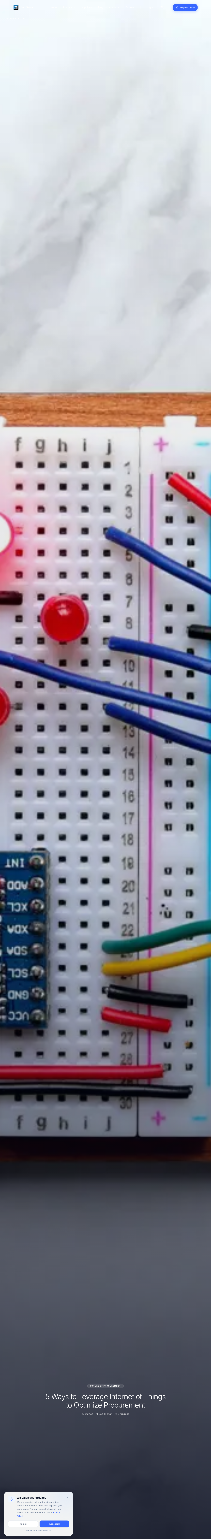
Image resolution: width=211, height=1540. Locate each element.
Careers (130, 7)
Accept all (54, 1523)
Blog (100, 7)
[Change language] (162, 7)
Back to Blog (20, 19)
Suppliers (86, 7)
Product (67, 7)
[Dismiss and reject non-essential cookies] (67, 1497)
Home (54, 7)
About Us (114, 7)
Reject (23, 1523)
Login (150, 7)
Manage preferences (38, 1530)
